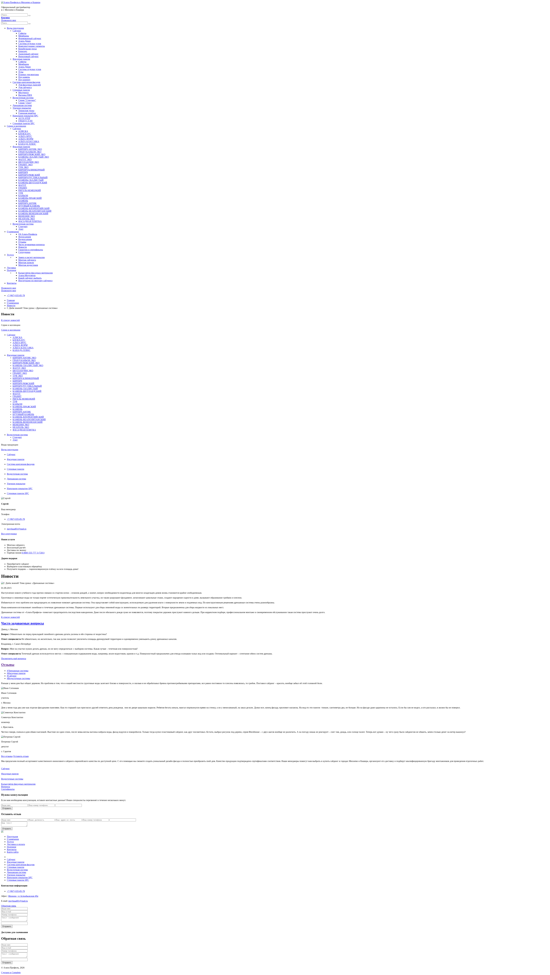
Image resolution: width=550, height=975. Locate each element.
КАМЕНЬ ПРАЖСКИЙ (30, 198)
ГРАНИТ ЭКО (25, 164)
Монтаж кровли (26, 262)
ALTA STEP (24, 118)
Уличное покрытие (22, 108)
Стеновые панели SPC (24, 123)
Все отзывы (7, 756)
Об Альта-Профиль (27, 234)
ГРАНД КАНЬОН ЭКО (29, 152)
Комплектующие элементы (31, 46)
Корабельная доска (27, 49)
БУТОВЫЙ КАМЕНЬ (29, 206)
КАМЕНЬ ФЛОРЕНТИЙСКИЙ (34, 208)
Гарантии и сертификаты (30, 249)
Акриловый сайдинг (28, 54)
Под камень (24, 77)
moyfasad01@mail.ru (16, 529)
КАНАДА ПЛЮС (27, 144)
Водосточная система (23, 97)
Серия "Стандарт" (27, 100)
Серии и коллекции (16, 126)
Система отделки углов (29, 43)
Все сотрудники (9, 534)
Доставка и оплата (16, 844)
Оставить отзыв (21, 756)
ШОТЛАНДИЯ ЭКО (28, 162)
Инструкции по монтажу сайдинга (35, 280)
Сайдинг (17, 30)
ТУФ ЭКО (23, 167)
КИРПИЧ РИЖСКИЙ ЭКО (31, 154)
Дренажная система (22, 105)
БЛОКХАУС (24, 134)
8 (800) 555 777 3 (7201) (33, 553)
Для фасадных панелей (29, 85)
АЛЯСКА (23, 131)
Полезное (11, 270)
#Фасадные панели (16, 673)
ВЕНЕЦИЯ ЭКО (26, 216)
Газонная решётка (27, 113)
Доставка (11, 267)
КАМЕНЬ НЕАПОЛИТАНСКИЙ (34, 211)
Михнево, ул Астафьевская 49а (23, 896)
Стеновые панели (21, 90)
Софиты (22, 33)
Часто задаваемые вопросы (31, 244)
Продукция (12, 836)
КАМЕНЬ (23, 200)
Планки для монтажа (28, 74)
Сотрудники (24, 252)
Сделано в (11, 972)
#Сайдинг (12, 676)
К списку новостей (10, 320)
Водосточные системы (12, 779)
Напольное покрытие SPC (25, 115)
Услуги (10, 255)
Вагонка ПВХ (25, 95)
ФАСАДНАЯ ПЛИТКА (30, 221)
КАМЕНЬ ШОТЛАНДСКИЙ (32, 182)
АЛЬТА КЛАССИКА (28, 141)
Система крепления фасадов (26, 82)
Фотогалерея (24, 237)
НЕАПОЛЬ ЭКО (26, 219)
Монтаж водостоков (28, 265)
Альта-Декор (24, 41)
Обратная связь (8, 906)
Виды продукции (15, 28)
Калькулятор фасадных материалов (35, 273)
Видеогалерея (25, 239)
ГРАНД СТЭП (25, 121)
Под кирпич (24, 79)
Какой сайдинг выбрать (30, 278)
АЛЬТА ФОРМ (25, 139)
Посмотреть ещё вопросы (13, 658)
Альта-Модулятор (27, 275)
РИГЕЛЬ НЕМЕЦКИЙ (29, 190)
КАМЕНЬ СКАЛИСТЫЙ (31, 180)
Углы (20, 72)
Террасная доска (26, 110)
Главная (11, 300)
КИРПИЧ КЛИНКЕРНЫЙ (31, 170)
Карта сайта (12, 852)
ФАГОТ (22, 185)
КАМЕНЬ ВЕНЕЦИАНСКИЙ (33, 213)
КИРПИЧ (23, 172)
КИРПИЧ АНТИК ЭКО (30, 149)
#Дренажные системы (17, 670)
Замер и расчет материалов (31, 257)
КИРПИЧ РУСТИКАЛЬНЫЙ (33, 177)
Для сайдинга (25, 87)
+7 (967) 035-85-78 (16, 295)
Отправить (6, 808)
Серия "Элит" (25, 103)
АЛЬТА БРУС (25, 136)
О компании (13, 231)
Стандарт (23, 226)
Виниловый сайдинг (28, 56)
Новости (22, 247)
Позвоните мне (8, 20)
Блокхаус (22, 51)
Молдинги (23, 92)
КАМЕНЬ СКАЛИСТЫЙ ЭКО (33, 157)
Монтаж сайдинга (27, 260)
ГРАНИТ (22, 188)
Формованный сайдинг (29, 38)
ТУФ (20, 193)
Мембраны (23, 36)
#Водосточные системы (18, 678)
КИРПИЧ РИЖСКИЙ (29, 175)
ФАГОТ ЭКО (25, 159)
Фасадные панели (21, 59)
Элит (20, 229)
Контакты (11, 283)
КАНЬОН (23, 195)
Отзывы (22, 242)
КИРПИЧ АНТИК (27, 203)
